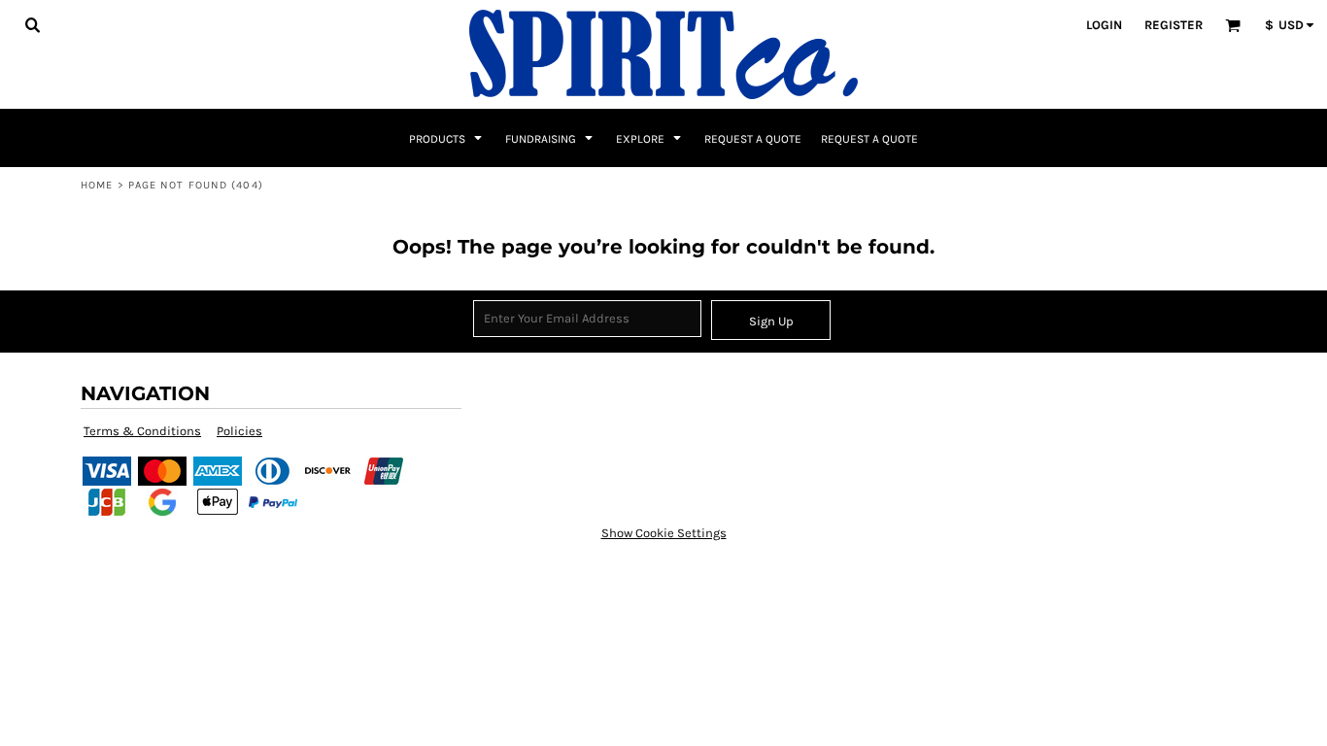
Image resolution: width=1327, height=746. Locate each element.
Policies (239, 431)
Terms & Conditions (142, 431)
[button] (32, 24)
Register (1173, 24)
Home (97, 185)
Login (1104, 24)
